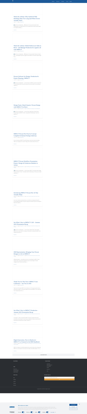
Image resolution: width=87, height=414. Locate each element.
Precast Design (32, 108)
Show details (52, 412)
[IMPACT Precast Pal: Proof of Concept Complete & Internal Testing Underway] (28, 130)
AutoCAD (31, 166)
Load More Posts (43, 354)
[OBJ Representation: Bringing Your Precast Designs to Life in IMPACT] (28, 246)
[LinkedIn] (14, 364)
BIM (32, 166)
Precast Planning (30, 196)
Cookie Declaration (15, 371)
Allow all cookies (73, 404)
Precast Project (35, 196)
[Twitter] (18, 364)
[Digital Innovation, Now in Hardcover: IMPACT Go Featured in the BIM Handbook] (28, 335)
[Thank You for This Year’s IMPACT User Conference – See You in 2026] (28, 276)
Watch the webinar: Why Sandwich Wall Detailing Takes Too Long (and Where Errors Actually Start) (27, 18)
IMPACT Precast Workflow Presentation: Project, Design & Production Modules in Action (26, 163)
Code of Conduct (15, 372)
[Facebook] (16, 364)
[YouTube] (20, 364)
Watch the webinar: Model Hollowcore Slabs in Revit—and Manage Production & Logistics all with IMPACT (27, 47)
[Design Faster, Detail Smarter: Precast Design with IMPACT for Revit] (28, 99)
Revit (39, 108)
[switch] (32, 412)
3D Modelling (28, 108)
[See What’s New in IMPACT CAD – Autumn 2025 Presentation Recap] (28, 217)
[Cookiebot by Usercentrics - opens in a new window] (12, 412)
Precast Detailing (36, 108)
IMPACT (23, 51)
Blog (21, 51)
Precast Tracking (16, 344)
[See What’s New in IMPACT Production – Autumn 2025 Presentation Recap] (28, 305)
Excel (27, 196)
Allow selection (73, 406)
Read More (15, 87)
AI (26, 196)
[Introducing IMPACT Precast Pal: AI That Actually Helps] (28, 187)
